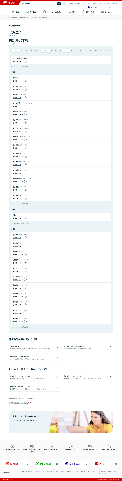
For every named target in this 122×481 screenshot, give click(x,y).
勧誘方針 (83, 471)
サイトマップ (114, 473)
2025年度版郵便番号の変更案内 (19, 403)
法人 (64, 3)
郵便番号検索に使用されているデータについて (24, 398)
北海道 (34, 17)
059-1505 (17, 263)
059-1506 (17, 246)
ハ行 (66, 50)
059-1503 (17, 321)
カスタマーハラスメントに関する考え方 (96, 471)
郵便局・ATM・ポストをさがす (32, 451)
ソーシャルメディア (104, 473)
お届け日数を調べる (89, 450)
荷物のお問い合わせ (50, 450)
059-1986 (17, 190)
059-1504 (17, 313)
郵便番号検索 (25, 17)
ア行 (16, 50)
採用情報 (77, 3)
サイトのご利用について (27, 471)
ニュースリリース (86, 3)
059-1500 (17, 61)
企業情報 (71, 3)
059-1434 (17, 280)
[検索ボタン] (118, 7)
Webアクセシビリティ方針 (52, 471)
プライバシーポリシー (39, 471)
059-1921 (17, 106)
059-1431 (17, 271)
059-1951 (17, 198)
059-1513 (17, 305)
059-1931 (17, 139)
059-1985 (17, 114)
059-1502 (17, 288)
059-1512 (17, 296)
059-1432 (17, 254)
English (115, 3)
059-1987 (17, 156)
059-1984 (17, 123)
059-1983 (17, 98)
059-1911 (17, 165)
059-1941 (17, 89)
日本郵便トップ (14, 17)
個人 (59, 3)
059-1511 (17, 81)
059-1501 (17, 238)
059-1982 (17, 173)
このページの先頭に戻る (20, 67)
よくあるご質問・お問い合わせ (101, 3)
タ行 (46, 50)
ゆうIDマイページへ (97, 7)
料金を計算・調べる (108, 450)
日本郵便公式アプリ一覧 (112, 471)
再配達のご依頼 (70, 450)
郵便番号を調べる (12, 450)
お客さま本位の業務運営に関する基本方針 (69, 471)
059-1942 (17, 131)
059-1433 (17, 218)
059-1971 (17, 181)
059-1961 (17, 148)
